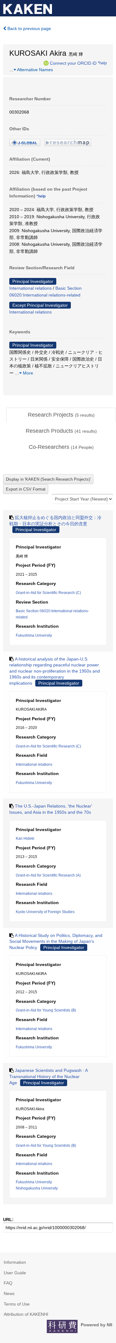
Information (15, 1262)
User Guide (15, 1272)
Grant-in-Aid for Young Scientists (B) (46, 1010)
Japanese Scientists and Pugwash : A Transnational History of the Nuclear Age (48, 1076)
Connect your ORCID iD (73, 62)
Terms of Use (17, 1304)
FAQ (8, 1282)
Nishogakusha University (37, 1188)
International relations (30, 288)
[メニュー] (108, 7)
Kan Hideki (25, 838)
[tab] (61, 415)
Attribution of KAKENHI (26, 1314)
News (9, 1293)
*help (102, 63)
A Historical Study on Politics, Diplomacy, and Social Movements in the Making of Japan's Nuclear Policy (55, 941)
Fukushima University (34, 635)
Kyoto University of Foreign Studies (45, 912)
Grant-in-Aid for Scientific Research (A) (48, 875)
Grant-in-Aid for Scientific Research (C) (48, 593)
